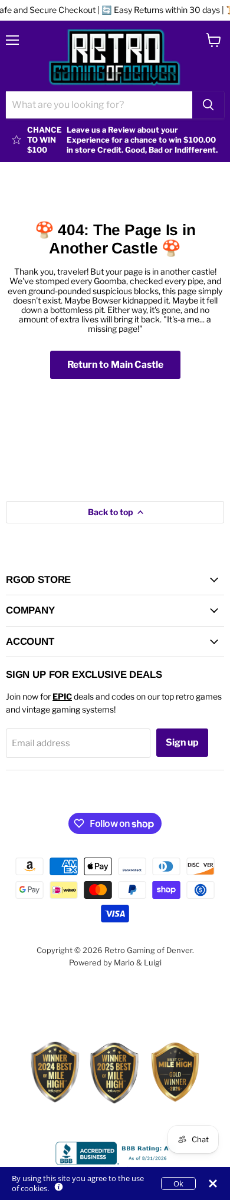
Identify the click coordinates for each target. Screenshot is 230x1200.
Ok (178, 1183)
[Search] (208, 104)
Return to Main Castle (115, 364)
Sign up (182, 742)
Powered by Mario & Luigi (115, 962)
